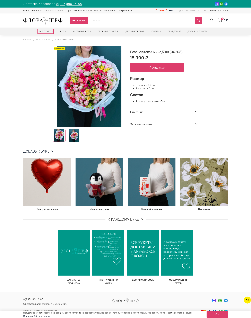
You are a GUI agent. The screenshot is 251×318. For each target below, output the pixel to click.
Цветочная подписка (105, 10)
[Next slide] (120, 86)
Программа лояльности (79, 10)
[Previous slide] (57, 86)
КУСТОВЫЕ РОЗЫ (82, 31)
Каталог (81, 20)
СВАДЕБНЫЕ (174, 31)
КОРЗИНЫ (155, 31)
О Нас (26, 10)
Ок (217, 314)
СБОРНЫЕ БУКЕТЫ (107, 31)
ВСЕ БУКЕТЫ (46, 31)
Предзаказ (157, 67)
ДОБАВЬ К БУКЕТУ (197, 31)
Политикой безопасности (36, 316)
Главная (27, 39)
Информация (125, 10)
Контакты (37, 10)
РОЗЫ (63, 31)
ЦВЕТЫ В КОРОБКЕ (134, 31)
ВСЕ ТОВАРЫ (43, 39)
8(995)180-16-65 (69, 4)
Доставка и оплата (54, 10)
